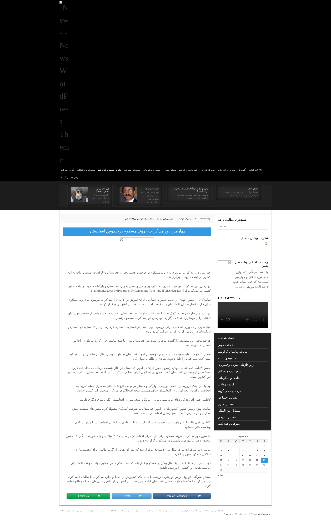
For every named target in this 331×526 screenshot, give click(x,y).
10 (221, 455)
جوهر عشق (252, 188)
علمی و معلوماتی (152, 169)
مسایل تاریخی (207, 169)
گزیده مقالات (67, 169)
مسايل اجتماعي (132, 169)
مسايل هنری (170, 169)
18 (228, 460)
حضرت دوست (152, 188)
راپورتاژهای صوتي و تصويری (236, 364)
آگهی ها (242, 169)
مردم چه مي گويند (70, 177)
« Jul (221, 475)
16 (264, 455)
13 (243, 455)
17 (221, 460)
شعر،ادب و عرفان (188, 169)
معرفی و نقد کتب (227, 169)
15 (257, 455)
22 (257, 460)
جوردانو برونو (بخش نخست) (102, 189)
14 (250, 455)
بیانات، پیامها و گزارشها (109, 169)
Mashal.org (205, 218)
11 (228, 455)
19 (236, 460)
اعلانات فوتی (255, 169)
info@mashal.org (265, 514)
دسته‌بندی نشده (227, 358)
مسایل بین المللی (86, 169)
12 (236, 455)
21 (250, 460)
